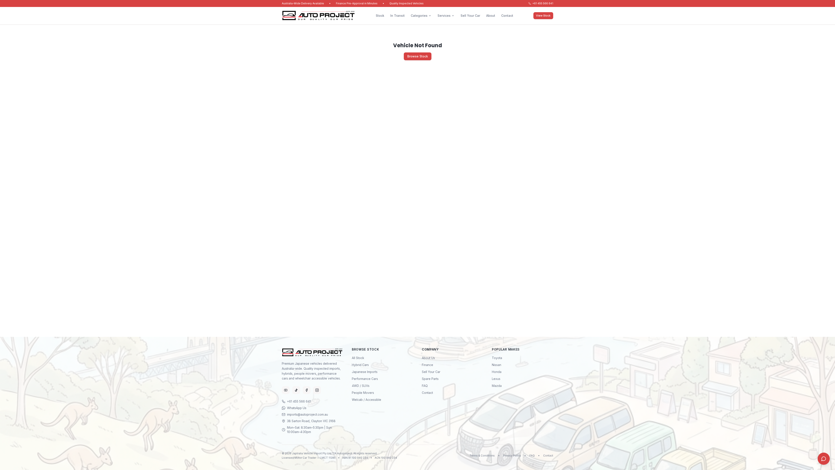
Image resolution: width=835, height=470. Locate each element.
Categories (419, 15)
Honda (496, 372)
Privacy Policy (512, 455)
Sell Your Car (470, 15)
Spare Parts (430, 379)
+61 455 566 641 (542, 3)
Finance (427, 365)
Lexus (496, 379)
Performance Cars (365, 379)
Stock (380, 15)
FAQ (425, 386)
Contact (507, 15)
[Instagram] (317, 390)
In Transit (397, 15)
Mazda (497, 386)
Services (444, 15)
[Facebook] (307, 390)
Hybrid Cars (360, 365)
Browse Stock (417, 56)
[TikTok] (296, 390)
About (490, 15)
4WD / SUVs (360, 386)
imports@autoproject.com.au (307, 414)
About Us (428, 358)
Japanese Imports (364, 372)
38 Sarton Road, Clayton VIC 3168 (311, 421)
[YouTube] (286, 390)
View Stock (543, 15)
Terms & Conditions (482, 455)
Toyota (497, 358)
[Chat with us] (824, 459)
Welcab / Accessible (366, 399)
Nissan (496, 365)
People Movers (363, 392)
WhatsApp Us (296, 408)
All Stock (358, 358)
